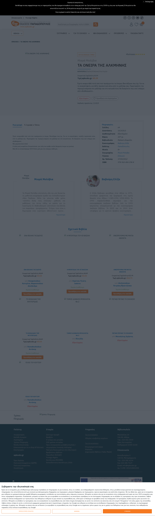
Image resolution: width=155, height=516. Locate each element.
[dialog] (77, 499)
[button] (148, 1)
